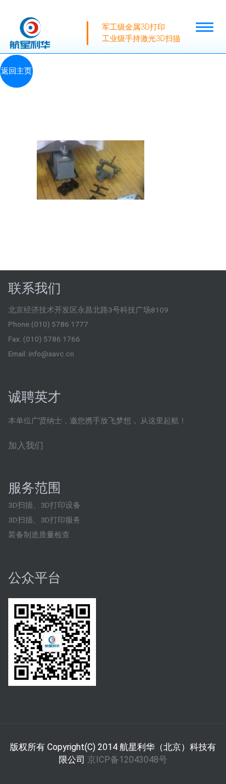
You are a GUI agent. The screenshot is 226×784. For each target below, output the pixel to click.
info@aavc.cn (51, 353)
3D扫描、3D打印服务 (44, 519)
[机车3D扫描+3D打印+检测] (92, 164)
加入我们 (25, 445)
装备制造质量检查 (39, 534)
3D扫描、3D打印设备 (44, 505)
